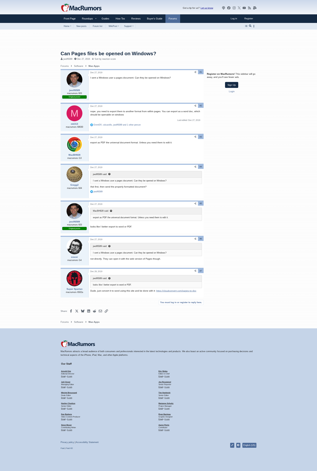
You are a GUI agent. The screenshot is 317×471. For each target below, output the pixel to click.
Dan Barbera (66, 414)
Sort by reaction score (105, 59)
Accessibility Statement (87, 442)
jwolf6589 (67, 59)
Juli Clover (65, 382)
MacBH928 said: (101, 211)
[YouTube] (244, 8)
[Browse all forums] (246, 26)
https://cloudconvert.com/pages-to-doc (176, 290)
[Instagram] (234, 8)
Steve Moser (66, 425)
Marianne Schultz (166, 403)
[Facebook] (228, 8)
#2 (201, 106)
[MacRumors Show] (223, 8)
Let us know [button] (207, 8)
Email (63, 376)
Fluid (62, 448)
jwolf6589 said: (100, 174)
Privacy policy (67, 442)
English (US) (249, 445)
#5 (201, 203)
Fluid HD (69, 448)
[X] (239, 8)
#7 (201, 271)
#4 (201, 167)
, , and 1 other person (117, 125)
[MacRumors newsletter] (254, 8)
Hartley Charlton (68, 403)
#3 (201, 137)
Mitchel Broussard (69, 393)
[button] (86, 18)
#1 (201, 72)
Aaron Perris (163, 425)
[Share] (195, 72)
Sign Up (232, 85)
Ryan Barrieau (164, 414)
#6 (201, 239)
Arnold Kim (66, 371)
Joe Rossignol (164, 382)
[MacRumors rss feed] (249, 8)
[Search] (250, 26)
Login (232, 91)
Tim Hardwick (164, 393)
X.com (69, 376)
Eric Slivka (162, 371)
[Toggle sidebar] (254, 26)
